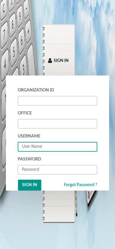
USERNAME (29, 136)
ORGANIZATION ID (36, 90)
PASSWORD (29, 159)
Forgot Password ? (80, 185)
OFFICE (25, 113)
